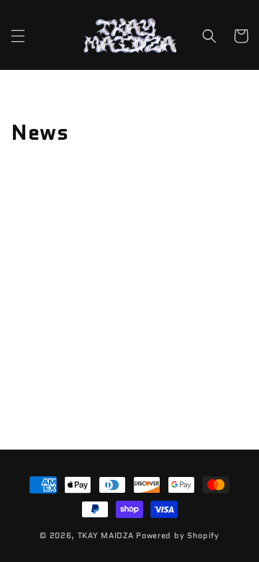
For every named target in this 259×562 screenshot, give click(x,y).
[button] (18, 36)
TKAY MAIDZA (106, 535)
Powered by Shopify (177, 535)
